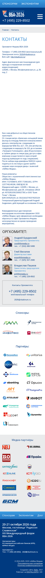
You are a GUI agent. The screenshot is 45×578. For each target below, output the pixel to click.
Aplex (36, 570)
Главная (5, 30)
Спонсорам (9, 3)
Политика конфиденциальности (30, 565)
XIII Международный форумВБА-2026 (18, 535)
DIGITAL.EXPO (32, 572)
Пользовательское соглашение (30, 563)
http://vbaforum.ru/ (18, 57)
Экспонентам (30, 3)
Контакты (15, 30)
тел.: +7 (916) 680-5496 (24, 246)
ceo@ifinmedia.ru (21, 243)
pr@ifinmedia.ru (21, 274)
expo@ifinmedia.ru (22, 257)
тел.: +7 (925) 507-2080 (24, 260)
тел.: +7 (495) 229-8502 (24, 276)
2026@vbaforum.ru (22, 299)
